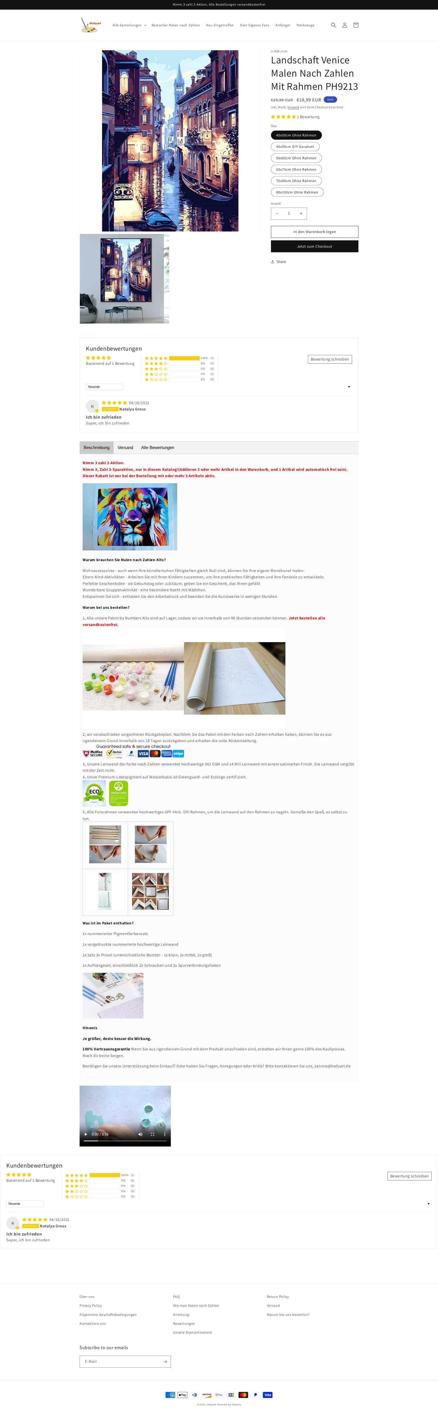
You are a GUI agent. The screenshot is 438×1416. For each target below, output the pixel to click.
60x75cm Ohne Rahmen (296, 169)
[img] (115, 402)
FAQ (176, 1296)
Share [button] (281, 261)
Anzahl (276, 203)
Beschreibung (97, 447)
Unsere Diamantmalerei (192, 1332)
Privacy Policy (91, 1305)
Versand (293, 107)
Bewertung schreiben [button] (330, 359)
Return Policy (278, 1296)
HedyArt (211, 1404)
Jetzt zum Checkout (314, 246)
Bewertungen (184, 1323)
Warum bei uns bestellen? (288, 1314)
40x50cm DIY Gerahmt (295, 146)
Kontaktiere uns (93, 1323)
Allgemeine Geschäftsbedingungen (108, 1314)
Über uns (87, 1296)
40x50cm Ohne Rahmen (296, 135)
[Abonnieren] (165, 1362)
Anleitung (181, 1314)
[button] (129, 25)
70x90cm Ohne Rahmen (296, 180)
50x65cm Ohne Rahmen (296, 158)
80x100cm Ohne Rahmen (297, 192)
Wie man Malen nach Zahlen (196, 1305)
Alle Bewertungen (157, 447)
